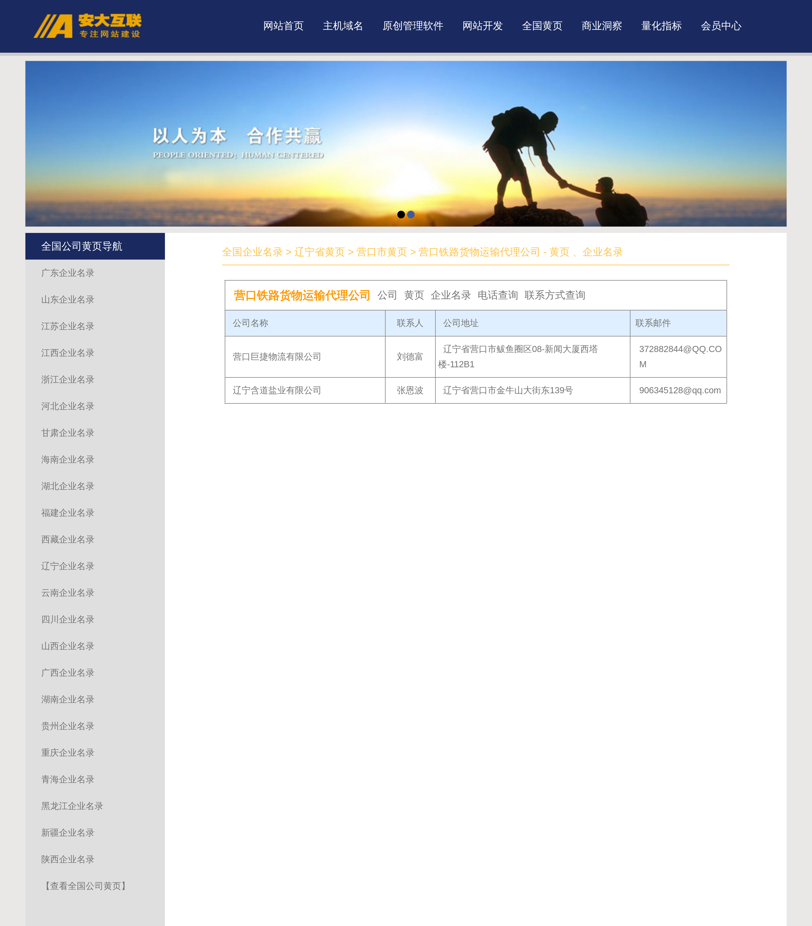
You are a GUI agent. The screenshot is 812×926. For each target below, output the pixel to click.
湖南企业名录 (68, 699)
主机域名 (343, 25)
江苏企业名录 (68, 326)
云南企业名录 (68, 593)
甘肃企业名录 (68, 433)
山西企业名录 (68, 646)
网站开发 (482, 25)
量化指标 (661, 25)
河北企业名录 (68, 406)
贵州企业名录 (68, 726)
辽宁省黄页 (319, 251)
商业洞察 (602, 25)
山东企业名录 (68, 299)
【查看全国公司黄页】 (85, 886)
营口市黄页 (382, 251)
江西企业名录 (68, 353)
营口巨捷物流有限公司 (277, 372)
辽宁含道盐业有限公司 (277, 405)
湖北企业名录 (68, 486)
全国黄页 (542, 25)
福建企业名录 (68, 513)
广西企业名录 (68, 673)
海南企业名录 (68, 459)
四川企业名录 (68, 619)
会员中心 (721, 25)
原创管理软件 (413, 25)
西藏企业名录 (68, 539)
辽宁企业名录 (68, 566)
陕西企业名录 (68, 859)
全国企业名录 (252, 251)
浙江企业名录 (68, 379)
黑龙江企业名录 (72, 806)
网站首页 (283, 25)
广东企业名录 (68, 273)
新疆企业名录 (68, 833)
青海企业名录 (68, 779)
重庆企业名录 (68, 753)
